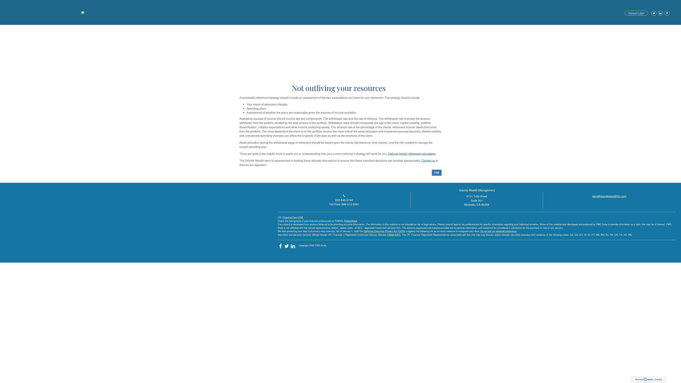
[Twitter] (653, 13)
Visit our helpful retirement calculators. (412, 154)
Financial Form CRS (293, 217)
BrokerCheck (350, 221)
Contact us (428, 161)
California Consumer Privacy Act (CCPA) (384, 231)
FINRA (390, 234)
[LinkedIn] (660, 13)
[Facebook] (666, 13)
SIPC (397, 234)
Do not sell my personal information (498, 231)
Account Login (636, 13)
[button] (544, 26)
